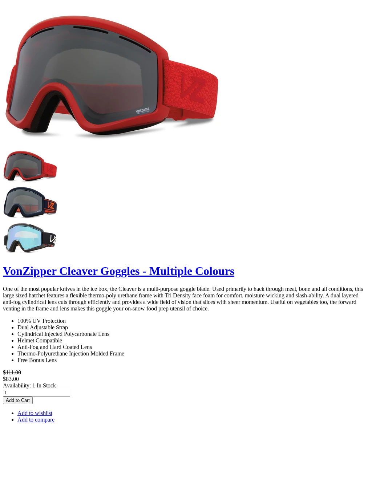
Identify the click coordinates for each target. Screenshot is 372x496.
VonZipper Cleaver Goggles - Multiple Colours (118, 270)
